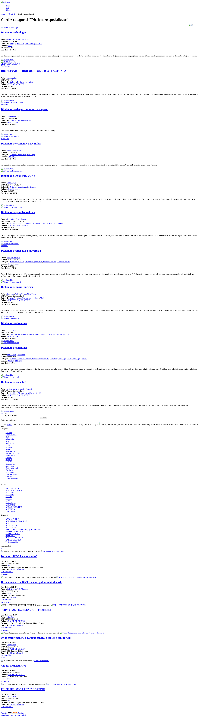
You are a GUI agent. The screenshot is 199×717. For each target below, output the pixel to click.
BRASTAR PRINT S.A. (15, 538)
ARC (10, 46)
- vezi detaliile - (7, 572)
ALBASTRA (11, 503)
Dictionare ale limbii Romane (20, 359)
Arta (11, 298)
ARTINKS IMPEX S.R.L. (15, 532)
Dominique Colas (13, 219)
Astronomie (10, 466)
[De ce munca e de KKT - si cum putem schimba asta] (76, 577)
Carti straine (10, 462)
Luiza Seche (11, 355)
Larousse (24, 219)
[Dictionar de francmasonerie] (12, 171)
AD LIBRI (10, 493)
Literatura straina (63, 262)
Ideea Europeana (14, 189)
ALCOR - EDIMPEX (14, 507)
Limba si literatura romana (36, 334)
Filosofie (44, 223)
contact (23, 715)
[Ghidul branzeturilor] (41, 661)
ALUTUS (9, 523)
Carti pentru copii (73, 359)
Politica (52, 223)
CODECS (12, 157)
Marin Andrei (11, 78)
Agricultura (10, 443)
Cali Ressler (11, 589)
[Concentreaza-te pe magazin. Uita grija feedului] (13, 713)
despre (12, 715)
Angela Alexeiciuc (13, 39)
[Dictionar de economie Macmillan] (12, 139)
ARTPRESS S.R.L (13, 534)
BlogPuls (21, 713)
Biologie (13, 44)
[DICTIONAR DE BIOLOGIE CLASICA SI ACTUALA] (12, 66)
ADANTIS (10, 495)
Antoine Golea (20, 294)
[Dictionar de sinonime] (10, 318)
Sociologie (31, 155)
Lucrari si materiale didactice (58, 334)
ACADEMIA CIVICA (14, 490)
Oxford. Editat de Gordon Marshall (19, 389)
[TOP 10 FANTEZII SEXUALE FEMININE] (68, 605)
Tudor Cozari (11, 696)
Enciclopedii (31, 187)
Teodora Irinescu (13, 116)
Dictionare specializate (33, 44)
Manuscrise (10, 447)
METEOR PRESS (15, 361)
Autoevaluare (10, 456)
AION (8, 501)
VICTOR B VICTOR (16, 84)
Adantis (9, 425)
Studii (8, 445)
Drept (12, 120)
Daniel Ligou (11, 183)
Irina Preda (21, 355)
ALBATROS (10, 505)
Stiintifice (20, 44)
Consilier (9, 458)
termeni (17, 715)
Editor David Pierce (14, 151)
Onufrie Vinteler (13, 330)
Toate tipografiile (12, 542)
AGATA (9, 499)
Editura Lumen (13, 122)
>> (11, 413)
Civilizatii (9, 476)
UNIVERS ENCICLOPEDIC (19, 225)
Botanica (9, 460)
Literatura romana (49, 262)
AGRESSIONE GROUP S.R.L (17, 521)
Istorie (20, 223)
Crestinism (9, 470)
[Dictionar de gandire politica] (12, 207)
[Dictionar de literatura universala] (12, 246)
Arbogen (4, 713)
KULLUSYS (13, 336)
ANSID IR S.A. (11, 525)
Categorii (11, 14)
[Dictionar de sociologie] (10, 377)
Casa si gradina (11, 474)
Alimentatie (10, 439)
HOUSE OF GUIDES (16, 621)
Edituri (8, 10)
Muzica (42, 298)
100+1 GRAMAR (12, 488)
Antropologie (10, 451)
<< (2, 413)
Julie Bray (10, 617)
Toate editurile (11, 511)
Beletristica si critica (17, 262)
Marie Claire (11, 645)
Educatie (9, 433)
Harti (7, 437)
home (3, 715)
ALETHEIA (10, 509)
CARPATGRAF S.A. (14, 540)
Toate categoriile (12, 478)
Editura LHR (13, 593)
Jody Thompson (23, 589)
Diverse (84, 359)
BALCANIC (10, 536)
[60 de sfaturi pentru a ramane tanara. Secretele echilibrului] (82, 633)
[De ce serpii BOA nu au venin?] (53, 551)
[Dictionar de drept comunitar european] (12, 104)
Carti (7, 8)
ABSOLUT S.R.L (12, 519)
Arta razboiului (11, 435)
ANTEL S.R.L (11, 527)
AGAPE (9, 497)
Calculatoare (10, 464)
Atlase (8, 449)
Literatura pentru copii (58, 359)
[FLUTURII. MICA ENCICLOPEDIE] (61, 684)
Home (8, 6)
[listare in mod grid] (192, 25)
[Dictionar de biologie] (9, 28)
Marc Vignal (31, 294)
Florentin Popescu (13, 258)
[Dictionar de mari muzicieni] (12, 282)
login (7, 715)
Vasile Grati (26, 39)
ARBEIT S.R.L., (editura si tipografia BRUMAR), (24, 529)
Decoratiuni (10, 472)
